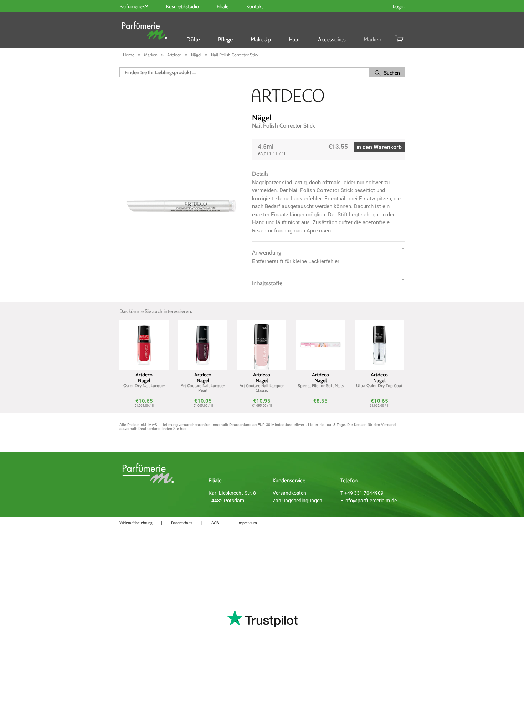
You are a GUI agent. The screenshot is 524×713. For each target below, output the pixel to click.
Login (399, 6)
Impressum (247, 522)
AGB (215, 522)
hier (183, 428)
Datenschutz (181, 522)
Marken (372, 39)
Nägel (261, 118)
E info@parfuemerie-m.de (368, 500)
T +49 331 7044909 (362, 493)
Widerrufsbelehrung (135, 522)
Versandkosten (289, 493)
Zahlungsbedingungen (297, 500)
